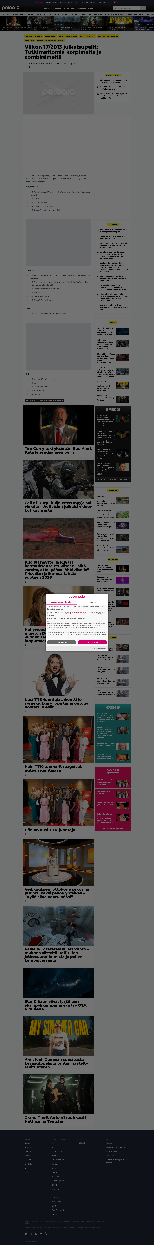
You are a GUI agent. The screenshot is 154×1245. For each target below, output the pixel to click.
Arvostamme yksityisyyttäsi (61, 602)
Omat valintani (62, 642)
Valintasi (93, 602)
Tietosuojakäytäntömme (99, 648)
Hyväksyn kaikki (92, 642)
